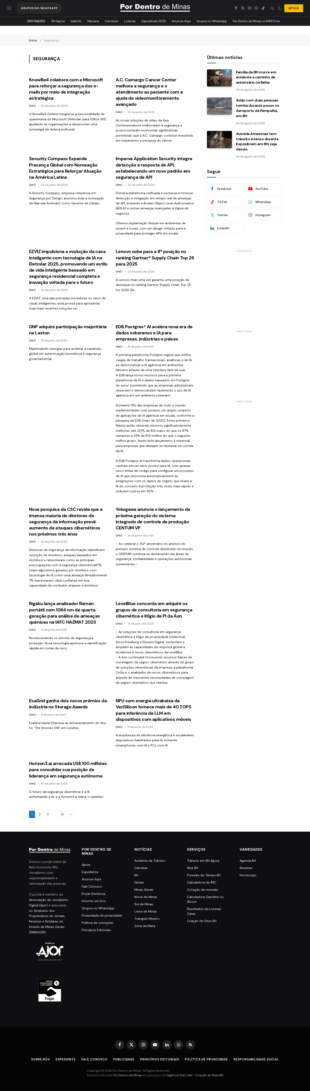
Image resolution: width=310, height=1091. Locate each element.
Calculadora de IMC (201, 882)
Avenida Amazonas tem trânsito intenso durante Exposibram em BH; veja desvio (257, 141)
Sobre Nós (40, 1059)
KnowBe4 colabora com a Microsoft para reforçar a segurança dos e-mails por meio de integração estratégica (66, 89)
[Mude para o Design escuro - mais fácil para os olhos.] (279, 8)
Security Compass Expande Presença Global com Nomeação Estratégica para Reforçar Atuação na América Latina (65, 168)
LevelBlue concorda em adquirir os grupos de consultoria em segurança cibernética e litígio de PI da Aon (154, 610)
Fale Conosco (92, 886)
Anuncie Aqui (181, 21)
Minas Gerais (143, 890)
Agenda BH (248, 861)
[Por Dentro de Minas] (155, 8)
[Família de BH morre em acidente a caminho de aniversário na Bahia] (219, 78)
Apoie (86, 865)
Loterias (130, 21)
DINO (32, 106)
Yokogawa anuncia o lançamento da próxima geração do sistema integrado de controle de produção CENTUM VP (153, 518)
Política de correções (97, 923)
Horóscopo (248, 875)
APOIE (293, 8)
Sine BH (192, 868)
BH (136, 875)
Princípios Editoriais (96, 930)
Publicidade (124, 1059)
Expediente (90, 872)
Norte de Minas (145, 897)
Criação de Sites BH (202, 921)
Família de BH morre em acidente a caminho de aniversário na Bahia (256, 77)
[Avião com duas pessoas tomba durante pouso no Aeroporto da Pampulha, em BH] (219, 106)
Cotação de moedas (202, 890)
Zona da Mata (144, 926)
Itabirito (76, 21)
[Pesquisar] (272, 8)
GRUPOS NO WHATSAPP (39, 8)
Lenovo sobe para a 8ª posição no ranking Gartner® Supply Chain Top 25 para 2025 (155, 258)
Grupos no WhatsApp (212, 21)
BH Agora (58, 21)
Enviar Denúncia (93, 894)
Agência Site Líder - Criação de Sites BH (195, 1075)
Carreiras (111, 21)
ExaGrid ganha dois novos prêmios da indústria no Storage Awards (68, 704)
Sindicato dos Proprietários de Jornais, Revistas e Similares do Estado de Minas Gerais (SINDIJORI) (47, 921)
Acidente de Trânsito (149, 861)
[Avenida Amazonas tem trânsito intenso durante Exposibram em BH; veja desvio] (219, 139)
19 (62, 814)
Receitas (246, 868)
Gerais (139, 882)
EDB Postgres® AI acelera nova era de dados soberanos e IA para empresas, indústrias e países (154, 333)
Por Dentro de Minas (127, 1075)
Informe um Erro (94, 901)
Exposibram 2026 (154, 21)
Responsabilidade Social (256, 1059)
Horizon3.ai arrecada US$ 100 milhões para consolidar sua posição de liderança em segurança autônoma (68, 769)
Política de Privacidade (206, 1059)
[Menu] (9, 8)
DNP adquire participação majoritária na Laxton (67, 330)
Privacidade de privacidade (102, 915)
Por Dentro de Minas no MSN (253, 21)
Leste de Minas (145, 911)
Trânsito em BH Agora (203, 861)
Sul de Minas (143, 904)
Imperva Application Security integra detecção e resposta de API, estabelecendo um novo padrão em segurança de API (154, 168)
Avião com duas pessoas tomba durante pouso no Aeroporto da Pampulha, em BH (257, 108)
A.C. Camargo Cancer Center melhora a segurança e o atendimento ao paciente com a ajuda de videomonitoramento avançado (149, 92)
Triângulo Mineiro (147, 919)
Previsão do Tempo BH (204, 875)
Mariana (93, 21)
